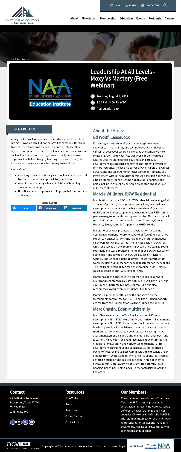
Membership (108, 18)
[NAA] (164, 446)
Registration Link (108, 109)
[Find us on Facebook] (13, 422)
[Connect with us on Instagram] (25, 422)
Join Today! (72, 398)
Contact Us (72, 422)
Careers (169, 18)
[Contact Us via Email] (32, 422)
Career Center (73, 416)
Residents (154, 18)
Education (126, 18)
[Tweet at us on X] (19, 422)
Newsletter (89, 18)
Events (140, 18)
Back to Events (20, 59)
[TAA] (151, 446)
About (74, 18)
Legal (122, 446)
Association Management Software (23, 448)
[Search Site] (165, 5)
